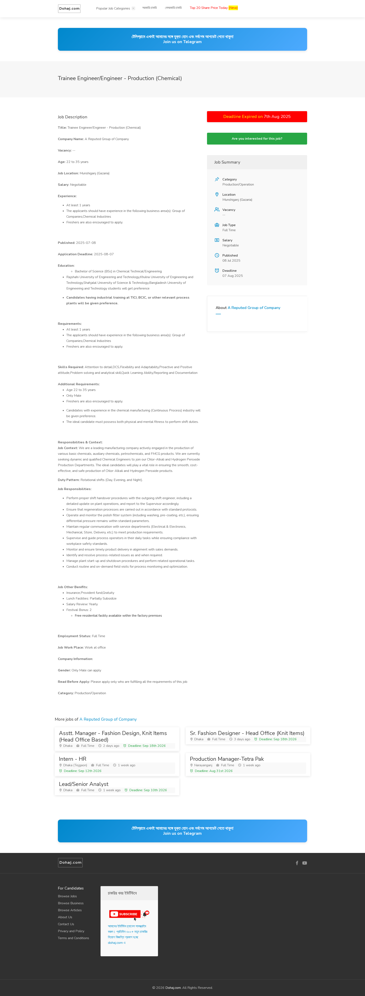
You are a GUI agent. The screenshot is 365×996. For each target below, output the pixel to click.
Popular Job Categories (113, 8)
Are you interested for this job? (257, 138)
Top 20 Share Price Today (214, 7)
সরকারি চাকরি (149, 7)
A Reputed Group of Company (254, 307)
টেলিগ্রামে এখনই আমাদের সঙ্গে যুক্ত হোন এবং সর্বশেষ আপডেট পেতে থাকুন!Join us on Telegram (182, 39)
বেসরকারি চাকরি (173, 7)
